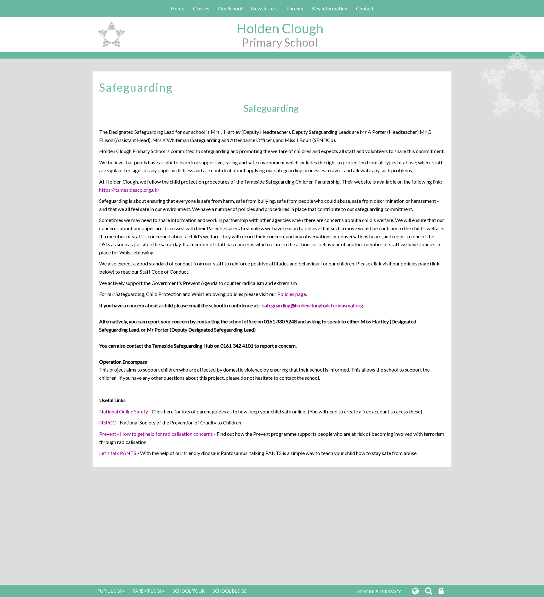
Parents (294, 8)
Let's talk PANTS (117, 453)
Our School (230, 8)
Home (177, 8)
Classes (201, 8)
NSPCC (107, 422)
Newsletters (264, 8)
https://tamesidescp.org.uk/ (129, 190)
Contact (365, 8)
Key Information (329, 8)
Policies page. (292, 294)
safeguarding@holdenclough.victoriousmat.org (312, 305)
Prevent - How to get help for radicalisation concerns (156, 434)
